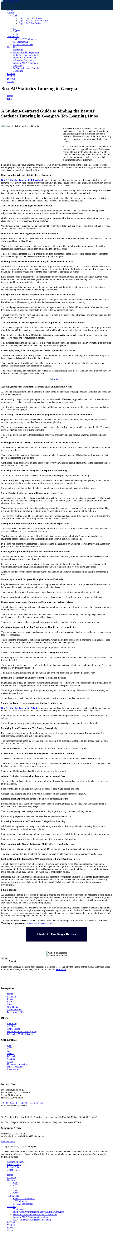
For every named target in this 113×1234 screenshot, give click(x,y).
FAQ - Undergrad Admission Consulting (32, 1219)
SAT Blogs (12, 1023)
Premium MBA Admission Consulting (30, 1217)
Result (10, 999)
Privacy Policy (14, 1164)
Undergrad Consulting (17, 1064)
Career (10, 1004)
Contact (10, 81)
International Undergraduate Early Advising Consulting (26, 53)
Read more (61, 969)
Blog (9, 98)
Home (10, 96)
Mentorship (18, 49)
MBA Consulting (15, 1066)
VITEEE (11, 76)
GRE (15, 34)
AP (14, 28)
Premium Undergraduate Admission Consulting (24, 59)
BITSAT (11, 73)
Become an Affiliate (16, 1012)
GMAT (16, 31)
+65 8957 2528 (8, 1141)
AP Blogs (11, 1026)
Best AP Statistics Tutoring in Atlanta (19, 708)
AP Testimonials (20, 42)
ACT (15, 26)
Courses (11, 12)
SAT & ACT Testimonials (25, 39)
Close (4, 958)
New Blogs (12, 1007)
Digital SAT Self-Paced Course (33, 20)
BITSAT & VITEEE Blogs (20, 1034)
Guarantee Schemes (16, 1162)
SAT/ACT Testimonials (24, 1198)
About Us (11, 996)
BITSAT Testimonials (23, 44)
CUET (10, 1061)
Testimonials (13, 36)
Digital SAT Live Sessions (31, 18)
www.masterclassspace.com (40, 923)
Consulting (12, 47)
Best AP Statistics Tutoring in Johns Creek (22, 180)
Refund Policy (13, 1167)
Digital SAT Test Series (30, 23)
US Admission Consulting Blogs (22, 1031)
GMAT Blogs (13, 1029)
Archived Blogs (14, 1009)
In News (11, 79)
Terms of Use (13, 1170)
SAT (15, 15)
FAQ (9, 1001)
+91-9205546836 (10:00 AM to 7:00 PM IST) (22, 1103)
